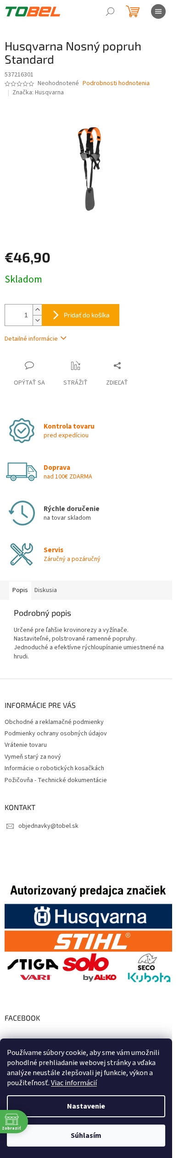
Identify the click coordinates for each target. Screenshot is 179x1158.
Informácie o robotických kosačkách (54, 768)
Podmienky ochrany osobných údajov (56, 733)
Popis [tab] (20, 590)
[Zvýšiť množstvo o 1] (37, 309)
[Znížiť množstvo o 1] (37, 320)
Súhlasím (86, 1136)
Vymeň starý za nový (33, 756)
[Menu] (158, 11)
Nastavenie (86, 1106)
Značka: (38, 92)
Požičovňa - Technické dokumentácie (56, 780)
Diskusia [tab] (45, 590)
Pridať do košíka (87, 315)
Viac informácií (74, 1083)
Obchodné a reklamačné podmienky (54, 722)
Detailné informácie (31, 338)
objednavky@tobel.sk (48, 826)
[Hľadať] (110, 11)
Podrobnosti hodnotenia (116, 83)
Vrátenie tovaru (26, 745)
